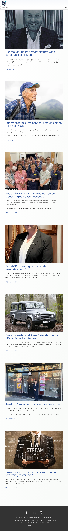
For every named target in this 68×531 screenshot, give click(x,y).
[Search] (21, 7)
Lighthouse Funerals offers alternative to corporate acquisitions (30, 53)
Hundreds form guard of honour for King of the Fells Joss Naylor (33, 124)
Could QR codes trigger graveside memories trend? (25, 268)
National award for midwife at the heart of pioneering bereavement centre (30, 195)
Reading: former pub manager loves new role (32, 404)
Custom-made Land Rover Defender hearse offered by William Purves (31, 337)
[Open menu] (65, 7)
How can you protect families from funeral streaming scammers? (30, 474)
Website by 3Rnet (34, 526)
